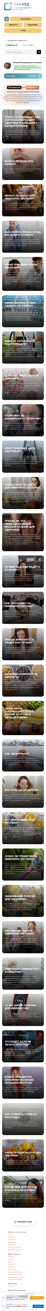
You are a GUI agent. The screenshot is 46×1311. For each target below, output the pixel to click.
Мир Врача (11, 1256)
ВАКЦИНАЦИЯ (32, 25)
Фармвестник (12, 1242)
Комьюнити (11, 1286)
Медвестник (11, 1237)
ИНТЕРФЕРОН (26, 19)
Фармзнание (12, 1239)
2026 (11, 1279)
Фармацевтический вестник (16, 1277)
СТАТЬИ (23, 30)
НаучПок (10, 1259)
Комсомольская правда (15, 1274)
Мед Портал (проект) (14, 1247)
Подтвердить (37, 1298)
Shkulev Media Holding (15, 1272)
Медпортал (11, 1264)
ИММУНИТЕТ (13, 25)
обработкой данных (19, 1304)
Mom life (10, 1262)
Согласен (38, 1306)
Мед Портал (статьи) (14, 1250)
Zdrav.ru (10, 1234)
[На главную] (6, 19)
